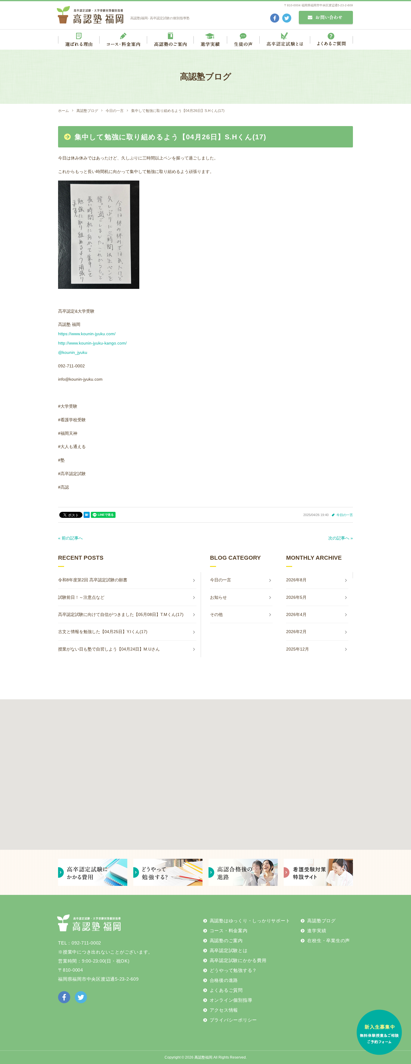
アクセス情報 (224, 1010)
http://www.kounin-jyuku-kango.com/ (92, 343)
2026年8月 (296, 579)
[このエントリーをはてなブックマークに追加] (87, 515)
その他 (216, 614)
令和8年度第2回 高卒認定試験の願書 (92, 579)
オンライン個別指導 (231, 1000)
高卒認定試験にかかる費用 (238, 960)
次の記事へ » (340, 538)
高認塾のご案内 (226, 940)
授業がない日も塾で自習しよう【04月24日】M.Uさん (109, 649)
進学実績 (316, 930)
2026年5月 (296, 597)
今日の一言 (344, 515)
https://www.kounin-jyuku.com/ (87, 333)
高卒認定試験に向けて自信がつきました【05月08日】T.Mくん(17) (121, 614)
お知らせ (218, 597)
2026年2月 (296, 631)
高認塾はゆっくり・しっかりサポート (250, 920)
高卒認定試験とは (229, 950)
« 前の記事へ (70, 538)
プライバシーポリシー (233, 1019)
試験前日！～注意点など (81, 597)
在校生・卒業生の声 (328, 940)
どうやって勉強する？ (233, 970)
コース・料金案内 (229, 930)
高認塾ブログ (321, 920)
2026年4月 (296, 614)
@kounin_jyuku (72, 352)
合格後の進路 (224, 980)
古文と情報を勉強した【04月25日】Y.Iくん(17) (102, 631)
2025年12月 (297, 649)
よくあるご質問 (226, 990)
